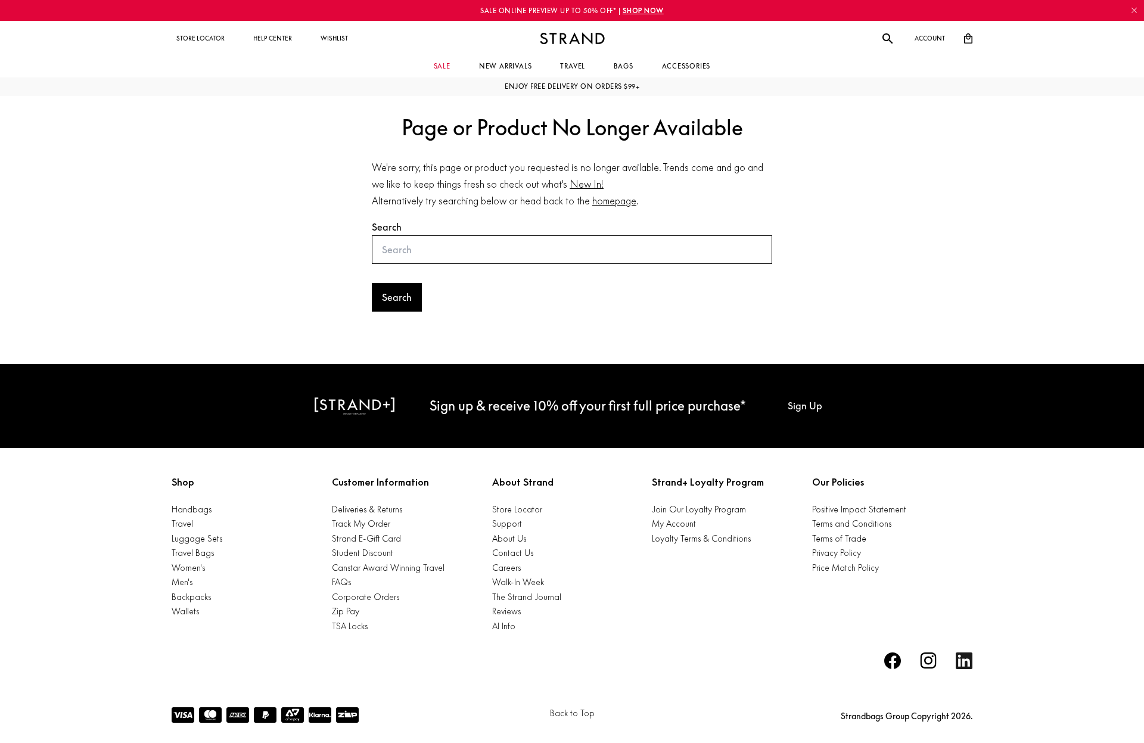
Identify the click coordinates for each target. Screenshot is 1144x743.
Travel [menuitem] (182, 523)
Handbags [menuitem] (192, 509)
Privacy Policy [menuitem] (836, 553)
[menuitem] (200, 39)
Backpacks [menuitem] (191, 597)
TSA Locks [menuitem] (350, 626)
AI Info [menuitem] (503, 626)
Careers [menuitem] (506, 567)
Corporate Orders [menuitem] (365, 597)
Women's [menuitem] (188, 567)
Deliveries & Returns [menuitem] (367, 509)
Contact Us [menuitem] (512, 553)
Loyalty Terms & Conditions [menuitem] (701, 538)
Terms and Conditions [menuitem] (851, 523)
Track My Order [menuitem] (361, 523)
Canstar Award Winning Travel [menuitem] (388, 567)
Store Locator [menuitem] (517, 509)
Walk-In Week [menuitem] (518, 582)
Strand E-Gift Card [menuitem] (366, 538)
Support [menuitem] (507, 523)
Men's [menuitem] (182, 582)
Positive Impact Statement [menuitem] (859, 509)
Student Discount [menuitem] (362, 553)
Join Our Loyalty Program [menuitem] (699, 509)
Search (387, 227)
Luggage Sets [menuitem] (197, 538)
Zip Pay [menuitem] (345, 611)
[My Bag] (968, 38)
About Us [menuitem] (509, 538)
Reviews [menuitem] (506, 611)
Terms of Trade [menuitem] (839, 538)
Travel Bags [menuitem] (193, 553)
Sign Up (805, 406)
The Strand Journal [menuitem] (526, 597)
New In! (587, 184)
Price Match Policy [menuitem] (845, 567)
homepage (614, 201)
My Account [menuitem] (674, 523)
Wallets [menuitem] (185, 611)
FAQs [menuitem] (341, 582)
